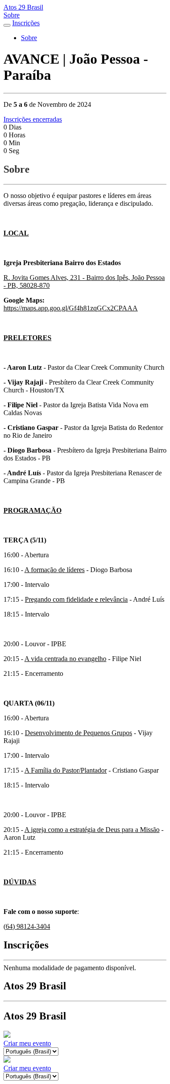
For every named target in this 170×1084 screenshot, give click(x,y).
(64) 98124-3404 (26, 926)
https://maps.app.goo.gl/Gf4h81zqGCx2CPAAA (70, 308)
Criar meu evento (27, 1043)
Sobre (11, 15)
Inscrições (26, 23)
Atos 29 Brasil (23, 7)
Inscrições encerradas (32, 119)
